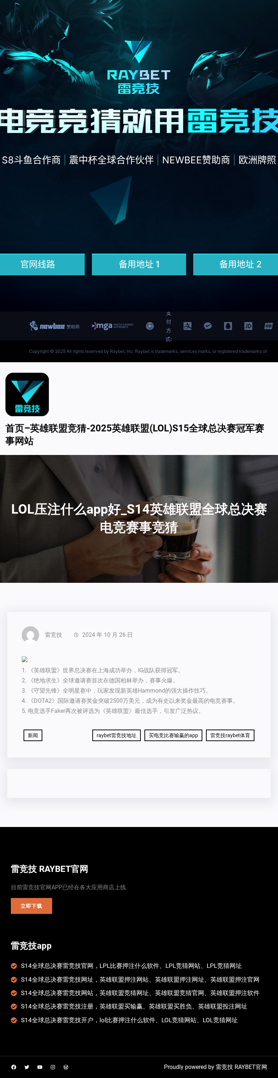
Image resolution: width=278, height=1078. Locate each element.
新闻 (33, 735)
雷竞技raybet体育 (230, 735)
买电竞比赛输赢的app (173, 735)
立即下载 (31, 906)
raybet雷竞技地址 (116, 735)
